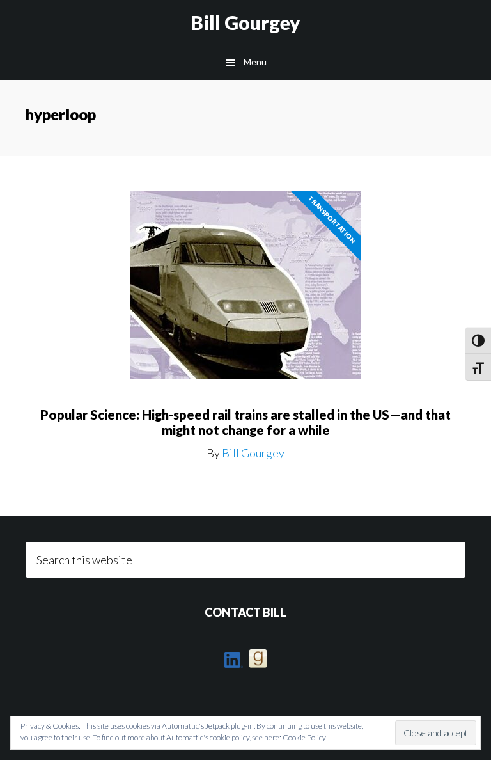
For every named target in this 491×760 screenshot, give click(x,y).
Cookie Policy (304, 737)
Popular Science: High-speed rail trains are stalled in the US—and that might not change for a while (245, 422)
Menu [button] (255, 61)
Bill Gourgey (245, 22)
